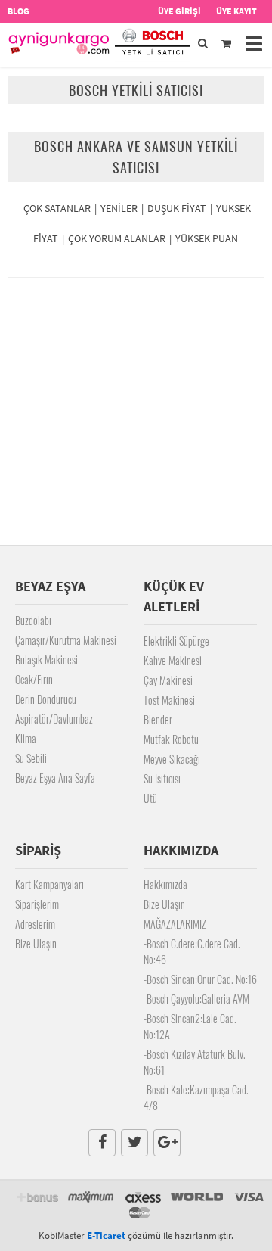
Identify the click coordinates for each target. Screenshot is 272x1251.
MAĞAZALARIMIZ (175, 924)
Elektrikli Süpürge (176, 641)
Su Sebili (31, 758)
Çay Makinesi (168, 680)
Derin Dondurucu (45, 699)
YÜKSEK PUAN (206, 238)
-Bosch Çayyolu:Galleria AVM (196, 999)
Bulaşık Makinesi (46, 660)
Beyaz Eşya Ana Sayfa (55, 778)
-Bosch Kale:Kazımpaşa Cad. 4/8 (196, 1097)
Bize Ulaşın (36, 943)
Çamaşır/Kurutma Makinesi (65, 640)
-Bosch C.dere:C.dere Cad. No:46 (192, 951)
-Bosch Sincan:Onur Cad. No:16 (200, 979)
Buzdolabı (33, 620)
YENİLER (119, 208)
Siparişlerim (37, 904)
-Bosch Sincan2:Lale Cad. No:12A (190, 1026)
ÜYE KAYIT (236, 11)
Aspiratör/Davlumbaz (54, 719)
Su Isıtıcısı (162, 778)
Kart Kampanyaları (49, 884)
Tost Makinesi (169, 700)
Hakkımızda (165, 884)
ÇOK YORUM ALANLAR (116, 238)
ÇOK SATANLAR (57, 208)
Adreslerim (35, 924)
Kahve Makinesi (173, 660)
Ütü (150, 798)
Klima (25, 738)
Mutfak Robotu (171, 739)
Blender (158, 719)
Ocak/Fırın (34, 679)
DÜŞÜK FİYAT (176, 208)
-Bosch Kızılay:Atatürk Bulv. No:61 (195, 1062)
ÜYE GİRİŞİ (179, 11)
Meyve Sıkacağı (172, 759)
